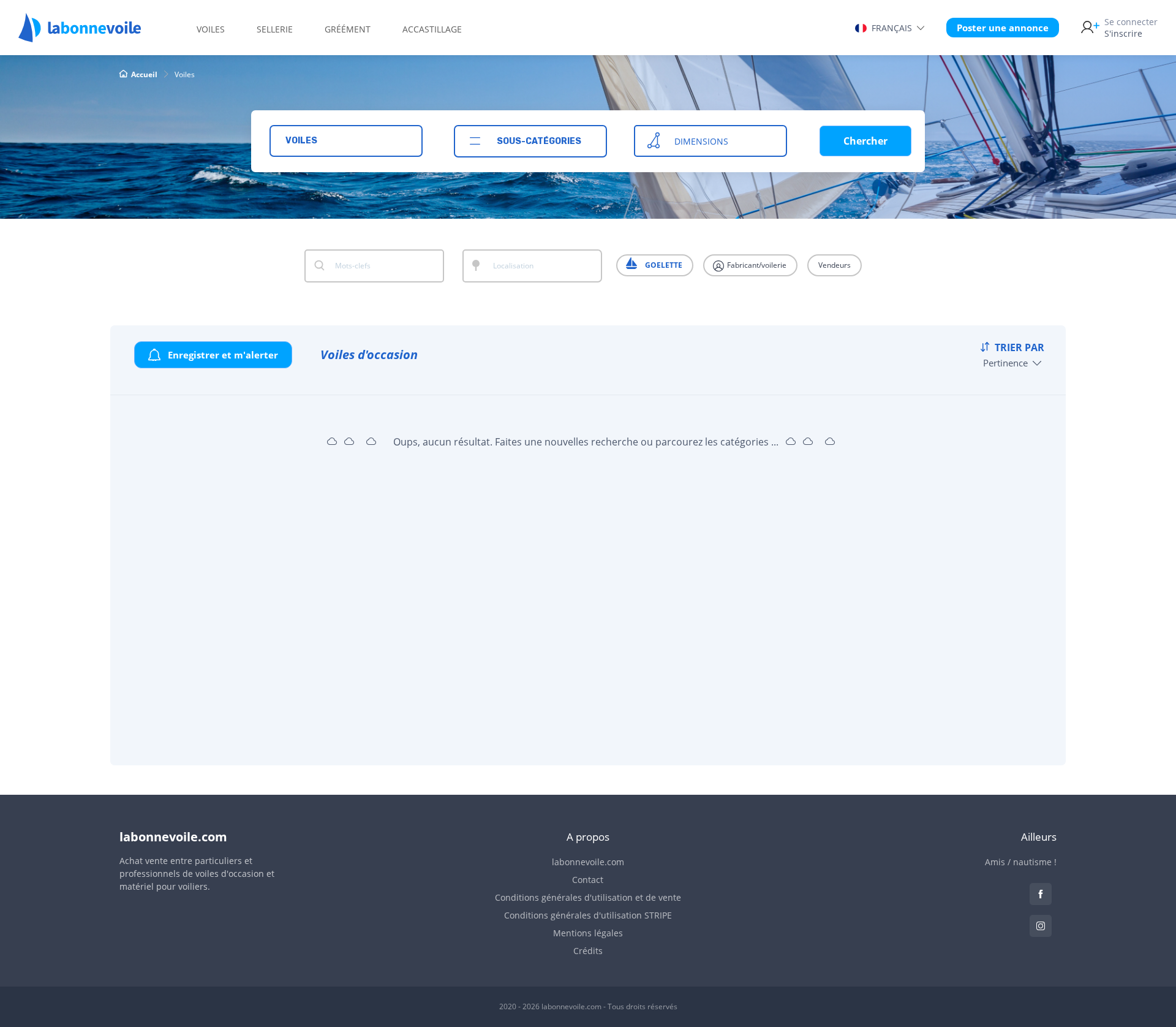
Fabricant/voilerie (755, 265)
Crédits (588, 951)
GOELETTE (662, 265)
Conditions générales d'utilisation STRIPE (588, 915)
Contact (587, 879)
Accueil (144, 74)
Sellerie (275, 29)
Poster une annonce (1003, 27)
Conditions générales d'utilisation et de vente (588, 897)
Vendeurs (834, 265)
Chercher (865, 141)
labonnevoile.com (588, 862)
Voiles (211, 29)
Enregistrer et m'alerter (221, 355)
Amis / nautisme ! (1021, 862)
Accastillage (432, 29)
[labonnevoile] (79, 37)
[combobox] (346, 141)
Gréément (348, 29)
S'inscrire (1131, 27)
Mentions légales (588, 933)
